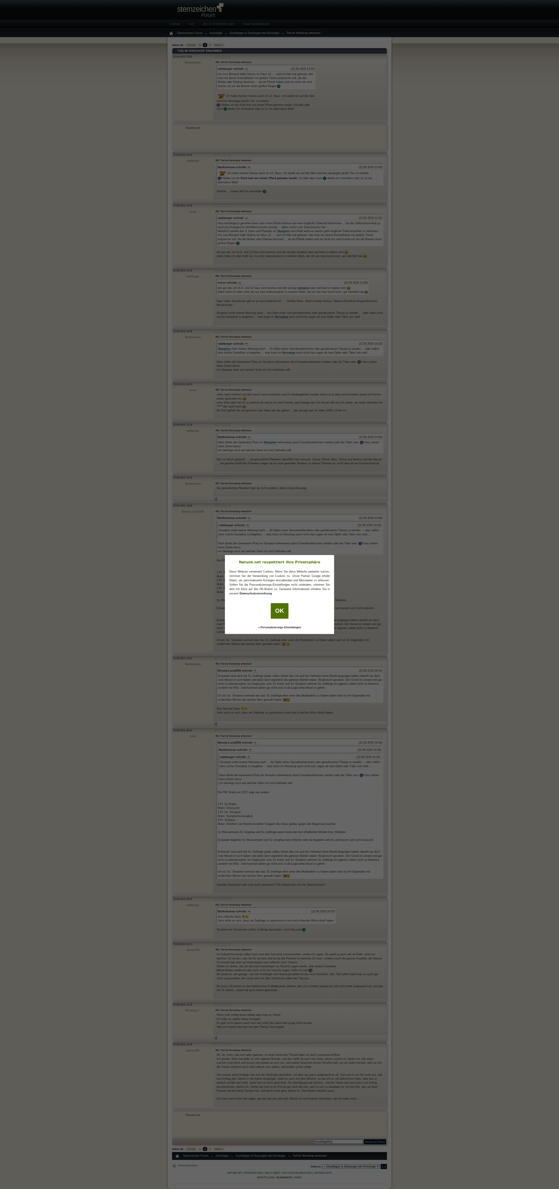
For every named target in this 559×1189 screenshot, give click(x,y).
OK (279, 611)
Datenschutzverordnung (256, 593)
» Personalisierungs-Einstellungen (279, 627)
